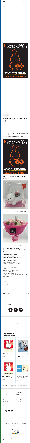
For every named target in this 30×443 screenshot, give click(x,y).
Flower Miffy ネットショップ (9, 289)
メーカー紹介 (19, 399)
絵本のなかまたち (20, 394)
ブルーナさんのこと (7, 399)
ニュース (6, 115)
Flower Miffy (5, 284)
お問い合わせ (7, 423)
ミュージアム (5, 405)
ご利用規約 (24, 423)
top (3, 385)
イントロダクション (6, 401)
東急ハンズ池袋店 (6, 293)
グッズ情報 (5, 394)
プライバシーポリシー (16, 423)
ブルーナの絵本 (19, 392)
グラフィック (5, 407)
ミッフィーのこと (6, 398)
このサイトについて (20, 398)
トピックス (5, 392)
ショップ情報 (19, 401)
